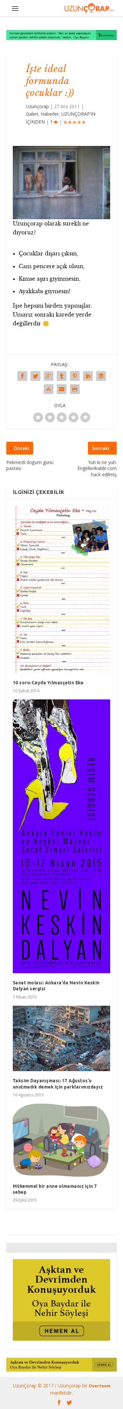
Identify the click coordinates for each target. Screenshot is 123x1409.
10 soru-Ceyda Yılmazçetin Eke (48, 682)
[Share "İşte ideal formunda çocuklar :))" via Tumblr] (61, 376)
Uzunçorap (37, 106)
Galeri (32, 114)
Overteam (100, 1386)
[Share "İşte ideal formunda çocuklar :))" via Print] (74, 389)
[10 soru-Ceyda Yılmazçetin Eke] (62, 589)
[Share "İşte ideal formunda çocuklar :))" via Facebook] (22, 376)
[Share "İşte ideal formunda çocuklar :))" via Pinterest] (74, 376)
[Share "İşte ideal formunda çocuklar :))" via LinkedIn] (87, 376)
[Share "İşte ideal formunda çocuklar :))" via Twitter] (35, 376)
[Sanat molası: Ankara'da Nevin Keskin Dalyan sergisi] (62, 836)
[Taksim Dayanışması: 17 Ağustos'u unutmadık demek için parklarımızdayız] (62, 1038)
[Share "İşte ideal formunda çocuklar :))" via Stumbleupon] (48, 389)
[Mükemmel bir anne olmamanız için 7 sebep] (62, 1140)
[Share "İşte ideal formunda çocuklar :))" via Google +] (48, 376)
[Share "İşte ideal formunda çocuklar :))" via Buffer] (101, 376)
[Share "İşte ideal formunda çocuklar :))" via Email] (61, 389)
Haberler (50, 114)
